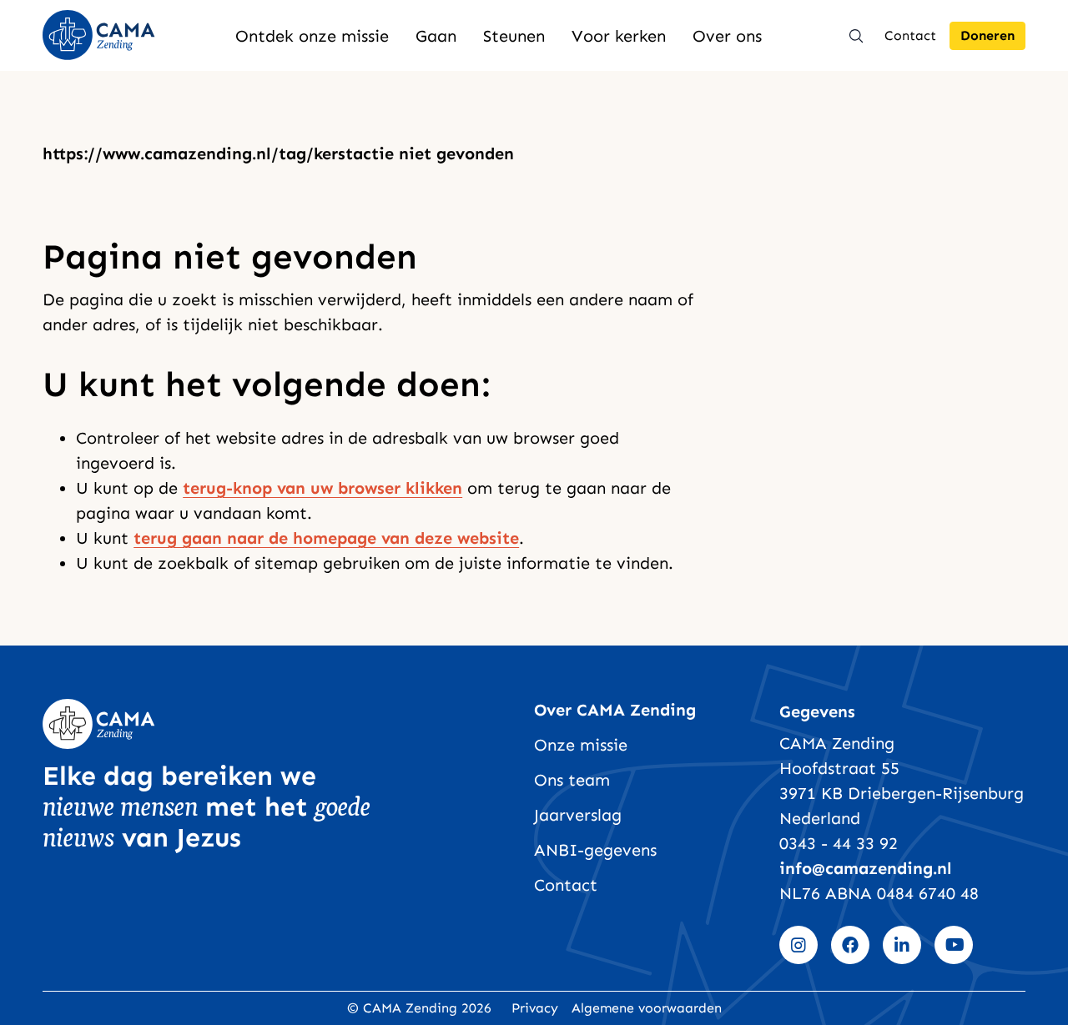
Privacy (534, 1008)
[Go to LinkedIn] (902, 945)
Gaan (436, 36)
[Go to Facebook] (850, 945)
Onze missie (580, 745)
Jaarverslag (578, 815)
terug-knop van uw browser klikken (322, 488)
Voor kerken (619, 36)
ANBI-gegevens (595, 850)
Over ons (727, 36)
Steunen (514, 36)
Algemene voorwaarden (647, 1008)
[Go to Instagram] (798, 945)
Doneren (987, 35)
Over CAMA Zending (615, 710)
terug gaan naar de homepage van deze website (326, 538)
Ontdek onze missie (312, 36)
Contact (910, 35)
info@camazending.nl (865, 868)
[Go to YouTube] (953, 945)
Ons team (572, 780)
